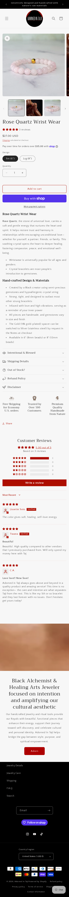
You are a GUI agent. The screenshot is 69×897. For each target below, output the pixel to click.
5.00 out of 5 (43, 447)
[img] (10, 504)
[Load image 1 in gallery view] (16, 108)
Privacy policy (18, 887)
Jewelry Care (14, 773)
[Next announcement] (62, 4)
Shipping (6, 140)
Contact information (36, 892)
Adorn (34, 751)
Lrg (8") (27, 158)
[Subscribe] (49, 810)
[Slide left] (3, 108)
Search (10, 796)
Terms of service (35, 887)
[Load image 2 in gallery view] (34, 108)
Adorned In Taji (21, 882)
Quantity (7, 166)
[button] (6, 18)
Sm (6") (10, 158)
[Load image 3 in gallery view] (52, 108)
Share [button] (9, 423)
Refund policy (56, 882)
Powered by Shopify (37, 882)
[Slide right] (65, 108)
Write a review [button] (34, 482)
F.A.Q (10, 788)
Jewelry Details (15, 765)
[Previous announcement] (6, 4)
